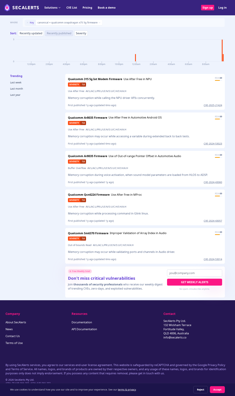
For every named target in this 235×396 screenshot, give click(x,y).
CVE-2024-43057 (213, 220)
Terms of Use (14, 343)
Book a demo (107, 7)
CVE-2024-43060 (213, 182)
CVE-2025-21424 (213, 105)
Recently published (59, 33)
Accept (217, 389)
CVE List (71, 7)
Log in (222, 7)
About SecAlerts (16, 322)
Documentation (82, 322)
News (9, 329)
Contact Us (13, 336)
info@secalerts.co (174, 337)
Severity (81, 33)
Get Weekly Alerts (194, 282)
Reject (200, 389)
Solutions (50, 7)
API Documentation (84, 329)
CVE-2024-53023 (213, 143)
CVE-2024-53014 (213, 259)
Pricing (87, 7)
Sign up (207, 7)
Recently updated (31, 33)
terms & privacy (127, 389)
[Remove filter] (27, 22)
